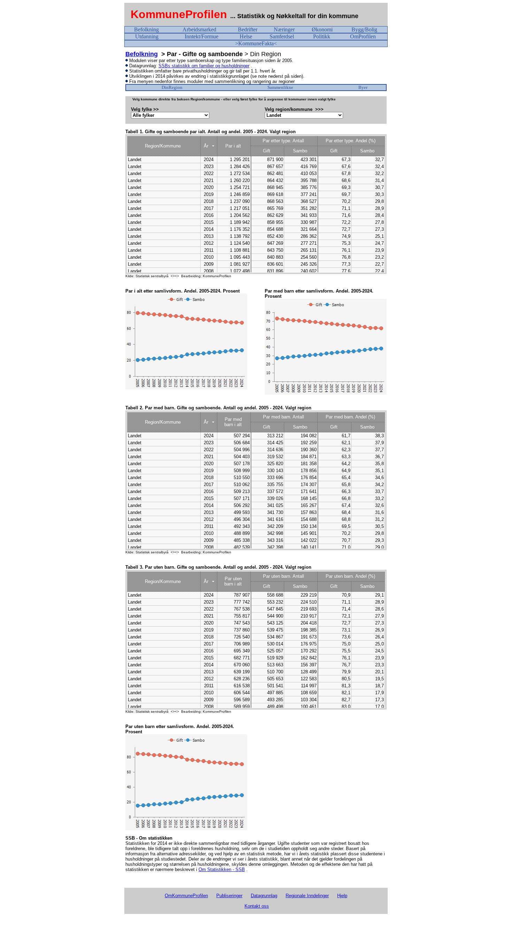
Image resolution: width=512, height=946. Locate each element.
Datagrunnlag (264, 895)
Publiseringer (229, 895)
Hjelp (342, 895)
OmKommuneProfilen (186, 895)
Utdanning (146, 36)
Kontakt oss (257, 906)
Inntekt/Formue (201, 36)
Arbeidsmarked (199, 29)
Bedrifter (247, 29)
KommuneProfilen (179, 14)
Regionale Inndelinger (307, 895)
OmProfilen (363, 36)
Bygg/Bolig (364, 29)
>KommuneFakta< (256, 43)
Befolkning (146, 29)
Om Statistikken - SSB (222, 869)
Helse (246, 36)
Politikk (321, 36)
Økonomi (322, 29)
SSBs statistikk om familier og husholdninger (203, 65)
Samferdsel (282, 36)
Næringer (284, 29)
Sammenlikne (280, 87)
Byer (362, 87)
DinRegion (172, 87)
